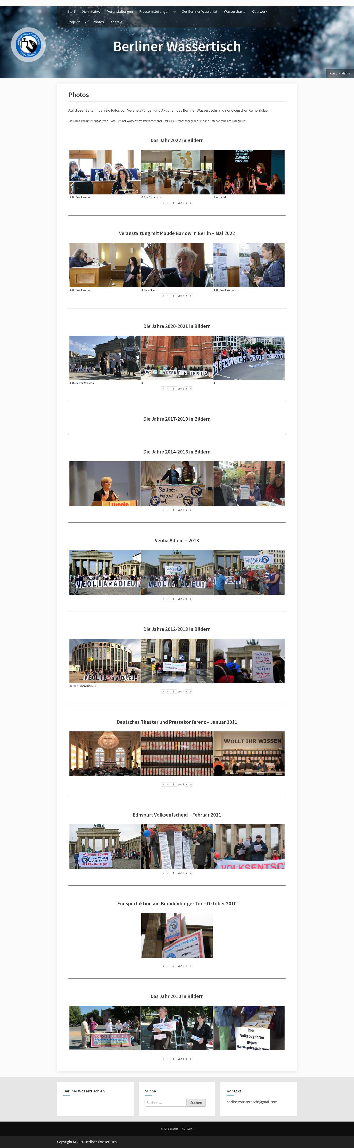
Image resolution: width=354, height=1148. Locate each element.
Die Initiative (91, 11)
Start (71, 11)
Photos (98, 22)
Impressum (169, 1128)
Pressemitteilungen (154, 11)
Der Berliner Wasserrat (199, 11)
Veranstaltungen (120, 11)
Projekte (74, 22)
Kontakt (116, 22)
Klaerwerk (259, 11)
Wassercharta (234, 11)
